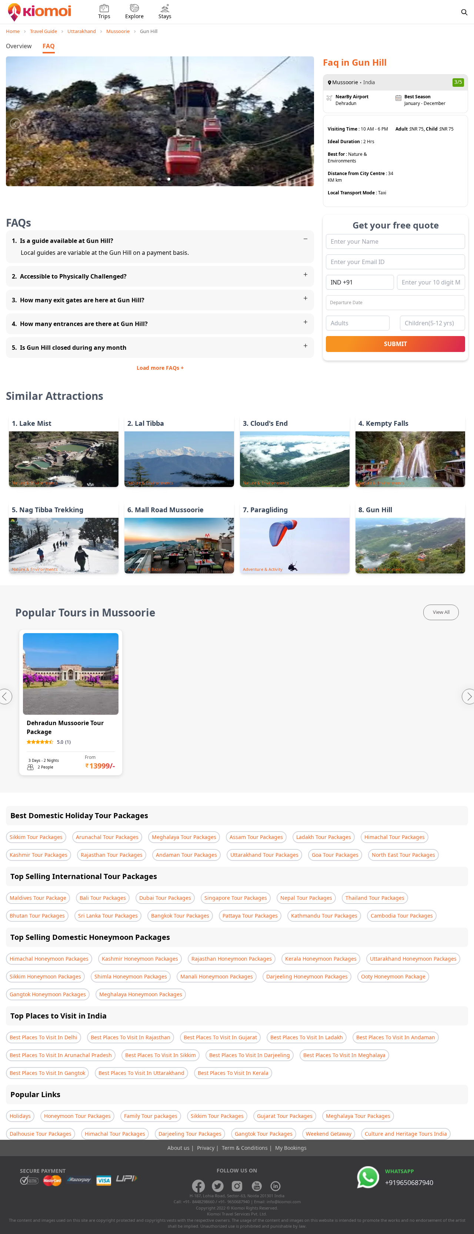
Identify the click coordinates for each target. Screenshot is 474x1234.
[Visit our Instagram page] (237, 1186)
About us (179, 1147)
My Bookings (291, 1147)
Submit (395, 344)
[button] (151, 179)
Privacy (206, 1147)
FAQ (49, 46)
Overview (18, 46)
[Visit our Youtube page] (256, 1186)
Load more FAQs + (160, 367)
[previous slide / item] (15, 121)
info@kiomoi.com (284, 1201)
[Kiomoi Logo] (40, 12)
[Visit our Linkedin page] (275, 1186)
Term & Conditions (245, 1147)
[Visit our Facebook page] (198, 1186)
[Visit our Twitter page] (217, 1186)
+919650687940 (409, 1182)
